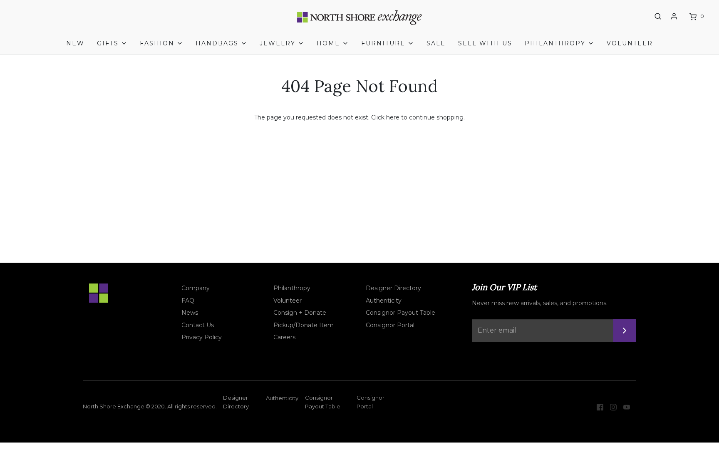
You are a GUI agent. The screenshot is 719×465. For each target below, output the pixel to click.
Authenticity (384, 300)
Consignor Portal (390, 325)
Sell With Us (485, 43)
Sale (436, 43)
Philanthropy (291, 288)
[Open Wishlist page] (642, 16)
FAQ (187, 300)
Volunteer (630, 43)
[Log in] (674, 16)
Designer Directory (393, 288)
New (75, 43)
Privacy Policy (201, 337)
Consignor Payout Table (400, 312)
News (189, 312)
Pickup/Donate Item (303, 325)
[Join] (624, 330)
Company (195, 288)
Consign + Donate (299, 312)
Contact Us (197, 325)
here (392, 117)
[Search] (658, 16)
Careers (284, 337)
